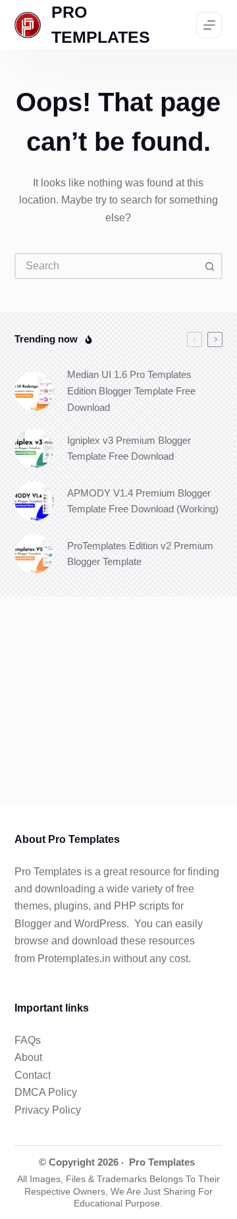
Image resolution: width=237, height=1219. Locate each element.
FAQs (27, 1040)
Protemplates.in (74, 958)
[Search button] (209, 266)
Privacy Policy (47, 1110)
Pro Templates (162, 1162)
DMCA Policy (45, 1092)
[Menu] (209, 25)
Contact (32, 1075)
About (28, 1057)
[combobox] (107, 266)
